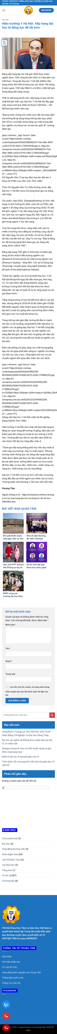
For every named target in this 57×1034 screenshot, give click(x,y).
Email (9, 661)
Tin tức (5, 20)
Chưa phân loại (9, 838)
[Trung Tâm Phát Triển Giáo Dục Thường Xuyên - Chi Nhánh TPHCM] (28, 10)
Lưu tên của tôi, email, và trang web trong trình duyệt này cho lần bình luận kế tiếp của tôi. (27, 691)
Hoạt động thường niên (13, 849)
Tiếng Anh (7, 870)
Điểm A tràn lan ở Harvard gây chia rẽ (20, 757)
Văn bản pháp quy (11, 962)
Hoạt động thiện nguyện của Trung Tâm (21, 972)
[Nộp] (52, 715)
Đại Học (6, 844)
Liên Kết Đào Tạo (10, 860)
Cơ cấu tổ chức (9, 967)
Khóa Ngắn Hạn (10, 854)
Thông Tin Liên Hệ (11, 983)
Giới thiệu (7, 956)
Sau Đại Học (8, 865)
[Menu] (3, 10)
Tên (8, 648)
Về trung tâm (8, 881)
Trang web (10, 674)
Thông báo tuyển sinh (12, 978)
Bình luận (11, 625)
